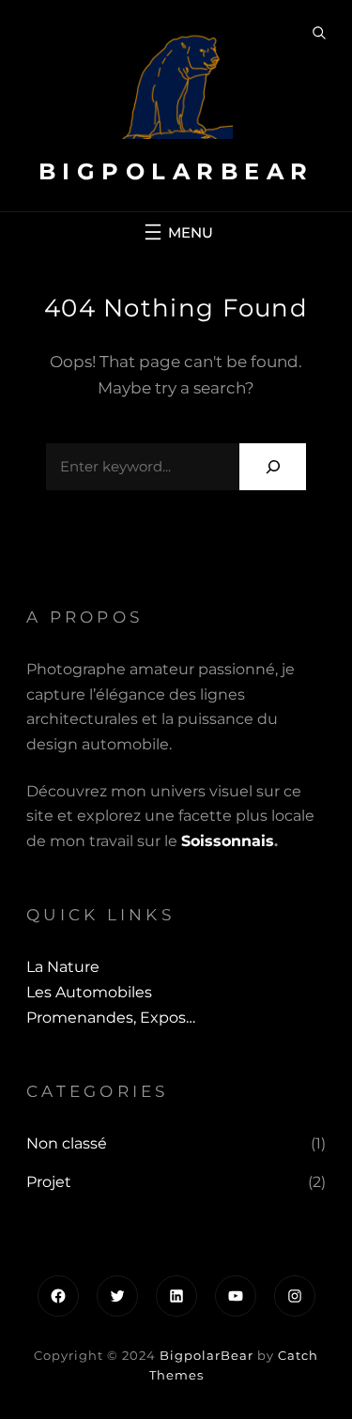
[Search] (272, 466)
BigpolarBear (176, 171)
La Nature (62, 967)
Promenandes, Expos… (110, 1017)
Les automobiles (89, 992)
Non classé (66, 1143)
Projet (48, 1182)
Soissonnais (227, 841)
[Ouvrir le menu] (176, 232)
